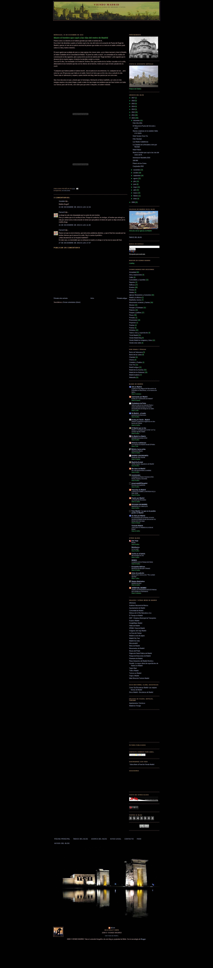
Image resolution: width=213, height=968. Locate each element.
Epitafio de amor (136, 583)
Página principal (62, 839)
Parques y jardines (135, 312)
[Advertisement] (106, 27)
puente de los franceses (139, 415)
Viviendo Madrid (137, 525)
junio (135, 184)
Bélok (113, 927)
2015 (133, 103)
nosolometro (136, 475)
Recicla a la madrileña (138, 485)
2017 (133, 98)
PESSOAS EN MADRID (139, 504)
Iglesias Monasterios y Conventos (140, 295)
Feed (139, 839)
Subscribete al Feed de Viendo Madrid (141, 764)
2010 (133, 118)
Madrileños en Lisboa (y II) (140, 506)
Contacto (129, 839)
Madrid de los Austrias (136, 370)
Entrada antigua (122, 298)
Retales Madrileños (138, 581)
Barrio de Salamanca (136, 352)
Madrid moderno (134, 375)
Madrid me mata (134, 641)
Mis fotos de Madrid (138, 468)
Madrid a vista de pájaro (137, 636)
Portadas (132, 317)
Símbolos (132, 330)
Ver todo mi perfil (112, 935)
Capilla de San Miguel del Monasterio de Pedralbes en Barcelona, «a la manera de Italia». (144, 390)
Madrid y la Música (135, 297)
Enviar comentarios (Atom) (71, 302)
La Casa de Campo (135, 633)
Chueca (131, 360)
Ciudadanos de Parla (139, 403)
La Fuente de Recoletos (139, 500)
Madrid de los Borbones (136, 372)
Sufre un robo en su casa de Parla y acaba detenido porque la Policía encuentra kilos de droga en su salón (143, 406)
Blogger (143, 939)
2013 (133, 109)
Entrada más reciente (61, 298)
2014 (133, 106)
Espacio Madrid (134, 620)
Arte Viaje (135, 541)
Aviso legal (115, 839)
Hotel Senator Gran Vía (140, 136)
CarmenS (62, 212)
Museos (131, 305)
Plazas (131, 315)
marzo (135, 193)
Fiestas (131, 290)
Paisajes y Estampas (136, 307)
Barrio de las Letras (135, 355)
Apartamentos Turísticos (137, 703)
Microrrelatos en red (138, 555)
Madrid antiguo (134, 367)
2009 (133, 202)
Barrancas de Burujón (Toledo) (141, 568)
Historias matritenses (139, 443)
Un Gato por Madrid (138, 516)
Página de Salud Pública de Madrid (140, 653)
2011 (133, 115)
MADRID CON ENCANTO (140, 455)
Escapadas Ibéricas (138, 567)
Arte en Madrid (137, 387)
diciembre (136, 120)
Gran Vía (132, 365)
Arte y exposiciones (135, 275)
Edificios (132, 285)
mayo (135, 187)
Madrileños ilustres (135, 300)
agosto (135, 178)
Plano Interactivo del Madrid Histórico (141, 661)
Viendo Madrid (106, 4)
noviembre (136, 170)
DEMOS (134, 560)
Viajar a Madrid (134, 676)
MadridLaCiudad (137, 462)
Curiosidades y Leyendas (137, 280)
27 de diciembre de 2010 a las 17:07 (75, 243)
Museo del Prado (134, 651)
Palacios (132, 310)
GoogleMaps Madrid (135, 623)
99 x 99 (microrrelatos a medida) (141, 470)
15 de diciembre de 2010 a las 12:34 (75, 207)
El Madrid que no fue (139, 428)
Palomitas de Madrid (139, 490)
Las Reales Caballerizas (140, 142)
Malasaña (132, 377)
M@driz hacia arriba (138, 449)
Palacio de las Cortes (140, 163)
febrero (135, 196)
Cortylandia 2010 (138, 166)
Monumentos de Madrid (136, 648)
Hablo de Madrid (134, 625)
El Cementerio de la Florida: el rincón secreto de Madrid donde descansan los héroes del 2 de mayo (144, 519)
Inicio (92, 298)
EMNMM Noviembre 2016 (139, 438)
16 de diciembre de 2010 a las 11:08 (75, 225)
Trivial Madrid (133, 335)
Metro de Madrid (134, 646)
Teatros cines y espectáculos (138, 333)
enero (135, 198)
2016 (133, 101)
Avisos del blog (62, 843)
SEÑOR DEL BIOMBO (139, 588)
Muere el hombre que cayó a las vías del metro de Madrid (81, 38)
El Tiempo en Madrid (136, 615)
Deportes (132, 282)
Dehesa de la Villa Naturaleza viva (140, 613)
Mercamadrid (133, 643)
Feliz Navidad (137, 139)
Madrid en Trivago (135, 706)
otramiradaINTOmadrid (139, 483)
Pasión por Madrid (138, 498)
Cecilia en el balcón (138, 554)
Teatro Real (133, 668)
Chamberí (132, 357)
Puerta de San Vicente (138, 457)
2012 (133, 112)
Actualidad (66, 190)
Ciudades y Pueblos (135, 362)
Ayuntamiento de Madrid (137, 608)
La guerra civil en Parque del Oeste (142, 562)
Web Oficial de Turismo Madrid (139, 678)
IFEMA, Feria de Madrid (137, 628)
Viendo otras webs (135, 343)
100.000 (135, 160)
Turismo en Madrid (135, 673)
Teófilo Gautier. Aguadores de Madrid (143, 464)
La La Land (135, 549)
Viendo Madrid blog (135, 338)
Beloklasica (135, 547)
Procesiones (133, 320)
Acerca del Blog (99, 839)
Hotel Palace (137, 149)
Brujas (133, 542)
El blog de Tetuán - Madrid (141, 420)
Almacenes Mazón (137, 451)
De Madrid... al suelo (139, 413)
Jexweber (62, 201)
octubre (136, 173)
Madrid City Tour (134, 638)
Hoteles (131, 292)
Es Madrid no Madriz (139, 436)
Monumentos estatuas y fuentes (139, 302)
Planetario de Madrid (135, 658)
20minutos (132, 603)
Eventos (132, 287)
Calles (131, 277)
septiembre (137, 175)
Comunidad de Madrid (136, 610)
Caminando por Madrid (139, 397)
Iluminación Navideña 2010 (141, 157)
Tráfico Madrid (133, 670)
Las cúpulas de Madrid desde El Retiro (143, 444)
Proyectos (132, 322)
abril (134, 190)
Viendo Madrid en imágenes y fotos (140, 340)
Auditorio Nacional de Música (138, 605)
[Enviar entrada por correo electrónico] (77, 188)
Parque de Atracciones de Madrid (140, 656)
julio (134, 181)
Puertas (131, 328)
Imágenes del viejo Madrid (137, 631)
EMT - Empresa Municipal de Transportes (142, 618)
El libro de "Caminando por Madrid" (142, 398)
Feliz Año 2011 (137, 123)
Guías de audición (138, 573)
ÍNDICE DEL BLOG (135, 237)
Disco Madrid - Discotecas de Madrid (141, 692)
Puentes (132, 325)
